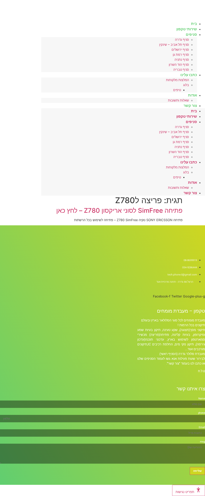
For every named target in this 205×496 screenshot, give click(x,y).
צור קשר (190, 105)
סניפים (191, 34)
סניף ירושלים (180, 50)
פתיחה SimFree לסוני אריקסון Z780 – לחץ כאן (119, 210)
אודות (192, 95)
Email (202, 427)
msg (202, 441)
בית (194, 111)
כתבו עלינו (188, 75)
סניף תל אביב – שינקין (174, 45)
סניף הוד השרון (179, 65)
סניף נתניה (182, 60)
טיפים (177, 90)
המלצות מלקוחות (177, 80)
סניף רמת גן (181, 55)
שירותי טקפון (186, 116)
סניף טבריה (181, 157)
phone (201, 413)
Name (201, 398)
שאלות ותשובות (178, 100)
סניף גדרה (182, 40)
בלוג (186, 85)
